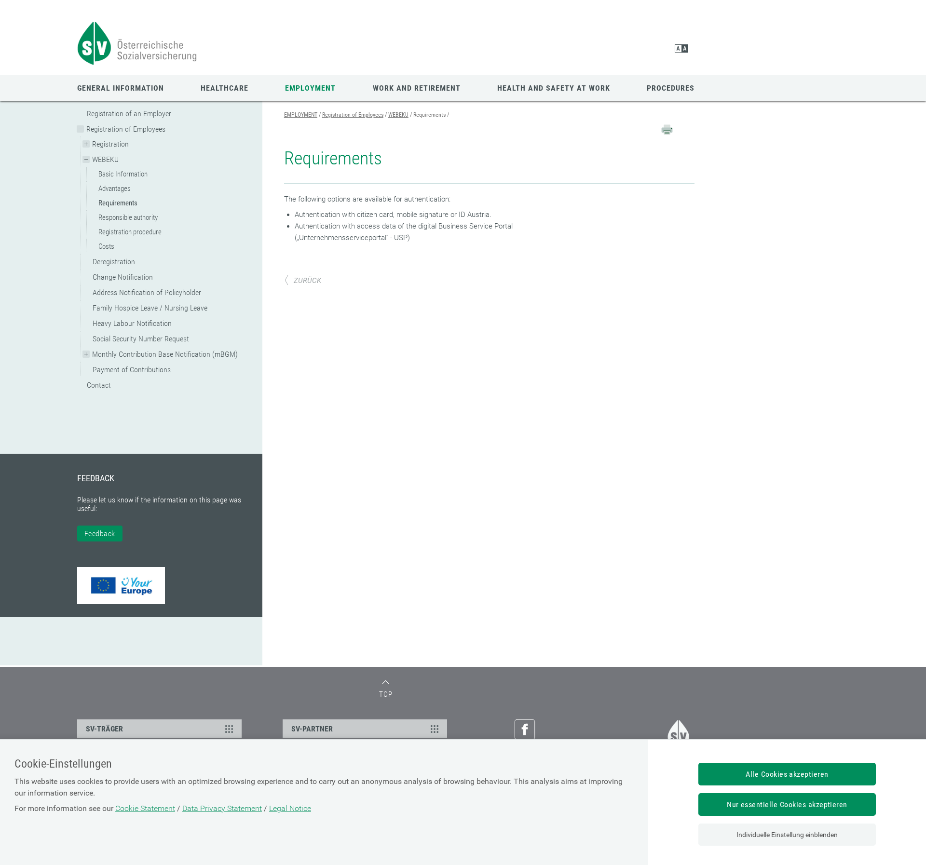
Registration (110, 144)
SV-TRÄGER (104, 728)
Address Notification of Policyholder (147, 292)
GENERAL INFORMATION (120, 88)
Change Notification (123, 277)
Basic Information (123, 174)
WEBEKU (105, 159)
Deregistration (114, 261)
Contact (99, 385)
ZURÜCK (307, 280)
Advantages (114, 188)
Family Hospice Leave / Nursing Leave (150, 307)
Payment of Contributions (132, 369)
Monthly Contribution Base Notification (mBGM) (165, 354)
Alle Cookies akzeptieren (787, 774)
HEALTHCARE (224, 88)
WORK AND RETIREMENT (417, 88)
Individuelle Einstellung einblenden (787, 834)
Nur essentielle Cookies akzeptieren (787, 804)
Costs (106, 246)
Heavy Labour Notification (132, 323)
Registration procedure (130, 232)
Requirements (117, 203)
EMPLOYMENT (310, 88)
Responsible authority (128, 217)
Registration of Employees (125, 129)
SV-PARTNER (312, 728)
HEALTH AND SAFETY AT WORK (553, 88)
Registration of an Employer (129, 113)
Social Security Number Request (141, 338)
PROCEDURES (670, 88)
